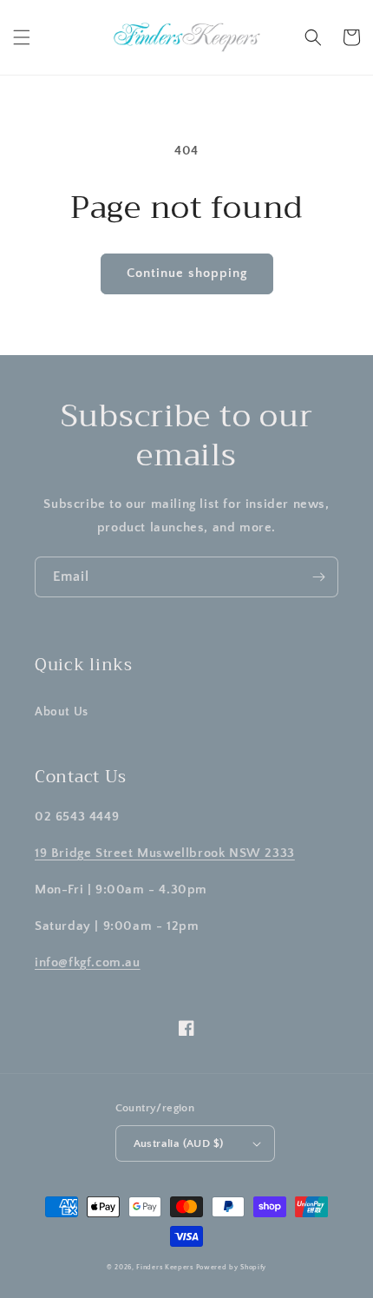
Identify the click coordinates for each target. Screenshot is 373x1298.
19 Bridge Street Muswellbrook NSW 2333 (165, 853)
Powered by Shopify (231, 1267)
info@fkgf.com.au (88, 962)
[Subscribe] (318, 577)
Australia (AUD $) (179, 1143)
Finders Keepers (164, 1267)
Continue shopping (187, 273)
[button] (22, 37)
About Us (61, 712)
